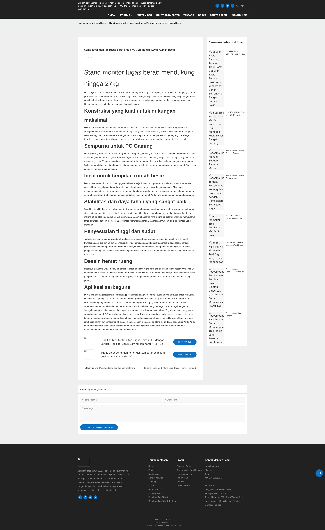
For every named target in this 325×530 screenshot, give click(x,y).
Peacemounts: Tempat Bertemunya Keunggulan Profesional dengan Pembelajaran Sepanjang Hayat (235, 176)
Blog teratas (176, 525)
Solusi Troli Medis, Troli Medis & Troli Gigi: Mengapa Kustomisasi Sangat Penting (235, 113)
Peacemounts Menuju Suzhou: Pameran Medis (235, 151)
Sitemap (149, 525)
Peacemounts (84, 23)
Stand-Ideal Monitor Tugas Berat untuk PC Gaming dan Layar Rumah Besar (145, 23)
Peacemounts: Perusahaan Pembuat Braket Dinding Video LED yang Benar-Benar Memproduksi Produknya (235, 270)
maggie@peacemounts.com (218, 489)
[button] (248, 15)
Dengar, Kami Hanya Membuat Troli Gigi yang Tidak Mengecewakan (234, 243)
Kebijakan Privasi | (163, 525)
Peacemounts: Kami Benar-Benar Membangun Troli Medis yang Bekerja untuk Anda (234, 314)
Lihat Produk (184, 342)
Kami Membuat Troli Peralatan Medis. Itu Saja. (234, 217)
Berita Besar (100, 23)
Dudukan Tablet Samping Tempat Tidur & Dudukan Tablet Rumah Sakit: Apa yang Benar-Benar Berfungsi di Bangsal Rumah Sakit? (235, 52)
